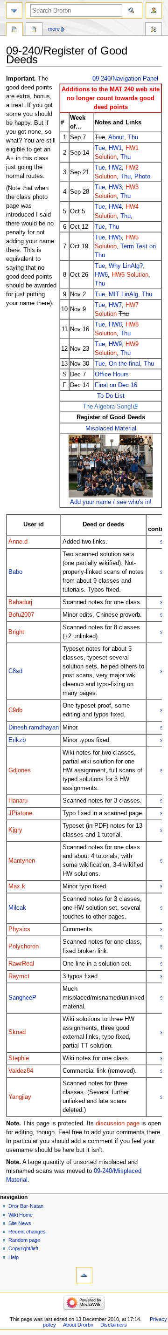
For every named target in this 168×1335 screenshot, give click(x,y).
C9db (15, 710)
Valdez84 (20, 1071)
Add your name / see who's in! (111, 501)
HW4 (115, 206)
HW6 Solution (130, 274)
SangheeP (22, 997)
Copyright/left (23, 1248)
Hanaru (18, 800)
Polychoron (23, 946)
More (54, 29)
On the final (124, 363)
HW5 (115, 237)
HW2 (115, 167)
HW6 (101, 274)
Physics (19, 929)
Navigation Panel (135, 78)
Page (14, 30)
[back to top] (84, 1275)
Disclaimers (113, 1325)
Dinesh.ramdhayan (33, 727)
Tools (153, 30)
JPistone (20, 813)
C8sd (15, 671)
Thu (133, 137)
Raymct (18, 976)
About (116, 137)
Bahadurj (20, 602)
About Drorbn (78, 1325)
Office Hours (112, 374)
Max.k (16, 886)
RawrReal (21, 963)
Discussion (34, 30)
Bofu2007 (21, 615)
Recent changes (27, 1231)
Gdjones (19, 770)
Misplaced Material (110, 428)
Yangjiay (19, 1097)
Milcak (17, 908)
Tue (100, 147)
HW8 (115, 324)
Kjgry (15, 830)
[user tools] (154, 10)
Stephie (18, 1058)
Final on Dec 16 (116, 384)
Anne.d (18, 541)
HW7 (115, 304)
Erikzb (17, 740)
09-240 (101, 78)
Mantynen (21, 861)
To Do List (111, 395)
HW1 (115, 147)
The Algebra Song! (108, 406)
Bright (16, 632)
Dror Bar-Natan (25, 1206)
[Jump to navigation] (14, 10)
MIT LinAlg (123, 294)
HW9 (115, 344)
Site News (19, 1223)
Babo (15, 572)
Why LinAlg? (126, 265)
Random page (24, 1240)
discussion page (118, 1123)
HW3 (115, 187)
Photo (142, 176)
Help (13, 1257)
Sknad (17, 1032)
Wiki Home (20, 1215)
